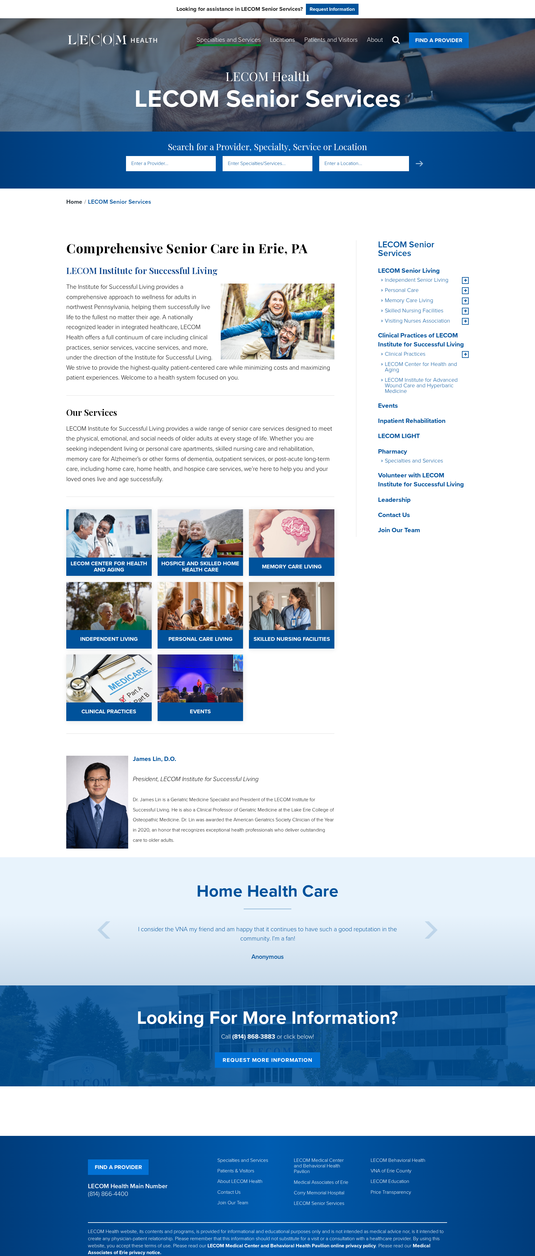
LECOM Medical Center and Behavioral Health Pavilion (319, 1166)
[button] (465, 280)
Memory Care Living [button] (409, 300)
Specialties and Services (414, 460)
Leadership (394, 500)
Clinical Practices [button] (405, 353)
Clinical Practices (85, 658)
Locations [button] (282, 40)
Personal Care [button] (402, 290)
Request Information (332, 9)
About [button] (375, 40)
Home (74, 201)
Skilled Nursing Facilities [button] (414, 310)
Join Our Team (399, 530)
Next (431, 930)
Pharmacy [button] (392, 451)
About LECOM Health (240, 1181)
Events (165, 658)
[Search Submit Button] (419, 163)
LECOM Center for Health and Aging (106, 513)
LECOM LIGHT (399, 436)
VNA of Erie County (391, 1171)
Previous (104, 930)
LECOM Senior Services (319, 1203)
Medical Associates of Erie (321, 1182)
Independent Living (87, 586)
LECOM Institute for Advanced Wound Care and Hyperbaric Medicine (421, 385)
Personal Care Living (181, 586)
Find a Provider (439, 40)
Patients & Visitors (235, 1171)
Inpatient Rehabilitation (412, 421)
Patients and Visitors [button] (331, 40)
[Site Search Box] (396, 40)
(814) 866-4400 (108, 1194)
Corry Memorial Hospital (319, 1193)
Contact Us (394, 515)
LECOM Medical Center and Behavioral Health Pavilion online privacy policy (291, 1246)
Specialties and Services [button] (229, 40)
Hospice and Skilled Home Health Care (195, 517)
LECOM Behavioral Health (398, 1160)
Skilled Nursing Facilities (276, 586)
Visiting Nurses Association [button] (417, 320)
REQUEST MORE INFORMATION (267, 1060)
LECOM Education (390, 1181)
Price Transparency (391, 1192)
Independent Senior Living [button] (416, 279)
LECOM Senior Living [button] (409, 271)
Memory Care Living (271, 513)
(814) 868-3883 (253, 1037)
